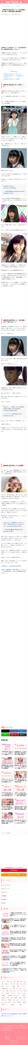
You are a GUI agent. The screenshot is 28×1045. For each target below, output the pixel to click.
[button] (22, 734)
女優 (3, 727)
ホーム (7, 1036)
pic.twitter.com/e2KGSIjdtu (10, 410)
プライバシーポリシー (20, 1038)
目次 (12, 71)
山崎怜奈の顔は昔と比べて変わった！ (12, 74)
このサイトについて (20, 1036)
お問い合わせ (14, 1040)
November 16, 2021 (8, 193)
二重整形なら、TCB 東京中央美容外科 (11, 566)
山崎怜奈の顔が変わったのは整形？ (12, 79)
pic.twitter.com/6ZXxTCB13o (14, 526)
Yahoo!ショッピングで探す (14, 874)
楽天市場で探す (14, 870)
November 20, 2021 (8, 531)
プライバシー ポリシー (16, 1028)
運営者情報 (7, 1038)
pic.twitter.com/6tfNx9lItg (9, 188)
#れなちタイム (7, 522)
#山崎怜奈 (17, 408)
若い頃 (8, 727)
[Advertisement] (14, 31)
